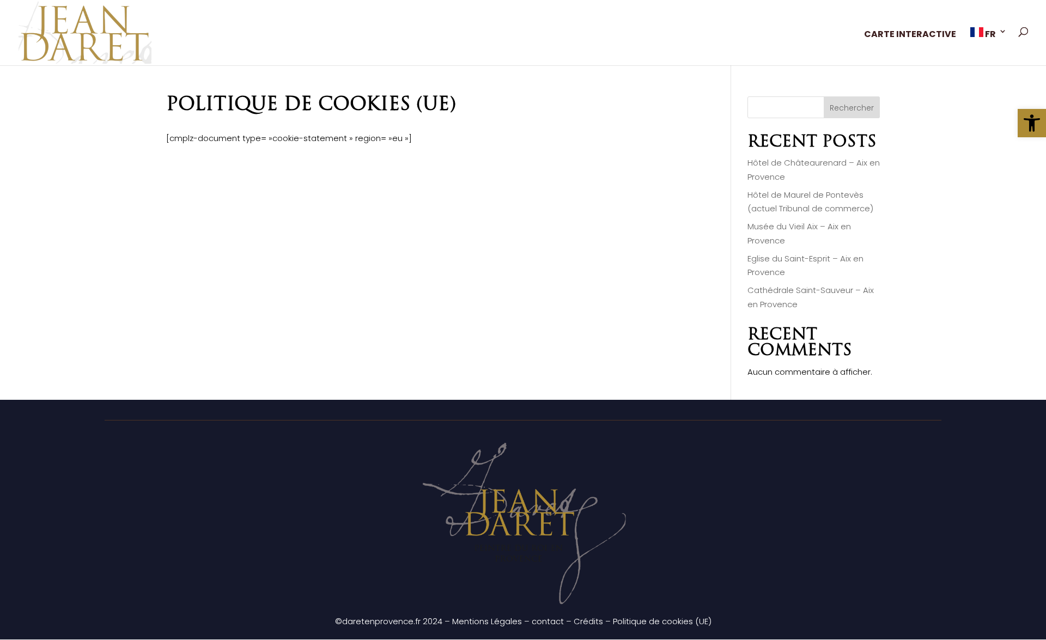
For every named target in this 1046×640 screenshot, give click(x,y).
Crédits (588, 621)
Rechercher (852, 107)
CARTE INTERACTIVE (910, 35)
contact (548, 621)
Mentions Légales (487, 621)
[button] (1032, 123)
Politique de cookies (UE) (662, 621)
